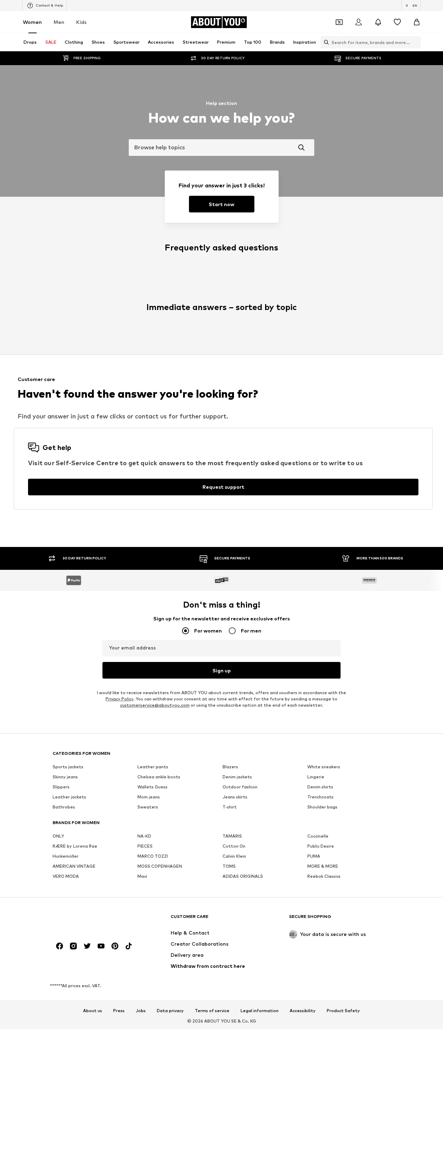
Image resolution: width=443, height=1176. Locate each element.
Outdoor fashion (240, 786)
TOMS (229, 866)
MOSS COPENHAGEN (159, 866)
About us (92, 1010)
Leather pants (152, 766)
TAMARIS (232, 836)
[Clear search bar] (415, 42)
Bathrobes (64, 807)
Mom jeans (148, 796)
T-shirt (230, 807)
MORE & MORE (322, 866)
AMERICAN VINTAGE (74, 866)
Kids (81, 22)
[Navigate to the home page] (90, 920)
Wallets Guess (152, 786)
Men (59, 22)
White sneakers (323, 766)
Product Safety (343, 1010)
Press (119, 1010)
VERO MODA (66, 876)
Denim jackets (237, 776)
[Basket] (417, 22)
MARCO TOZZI (152, 856)
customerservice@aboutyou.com (155, 705)
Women (32, 22)
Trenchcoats (320, 796)
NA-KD (144, 836)
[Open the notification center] (378, 22)
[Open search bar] (324, 42)
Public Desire (320, 846)
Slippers (61, 786)
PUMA (313, 856)
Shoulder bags (322, 807)
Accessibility (303, 1010)
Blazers (230, 766)
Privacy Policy (119, 698)
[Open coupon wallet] (339, 22)
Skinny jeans (65, 776)
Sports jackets (68, 766)
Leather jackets (69, 796)
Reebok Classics (324, 876)
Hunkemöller (66, 856)
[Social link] (59, 946)
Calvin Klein (234, 856)
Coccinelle (317, 836)
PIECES (145, 846)
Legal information (260, 1010)
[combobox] (221, 147)
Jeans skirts (235, 796)
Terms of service (212, 1010)
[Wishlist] (397, 22)
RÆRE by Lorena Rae (75, 846)
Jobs (141, 1010)
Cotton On (234, 846)
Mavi (142, 876)
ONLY (58, 836)
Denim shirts (320, 786)
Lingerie (315, 776)
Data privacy (170, 1010)
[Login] (358, 22)
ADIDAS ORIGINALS (243, 876)
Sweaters (147, 807)
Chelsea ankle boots (158, 776)
